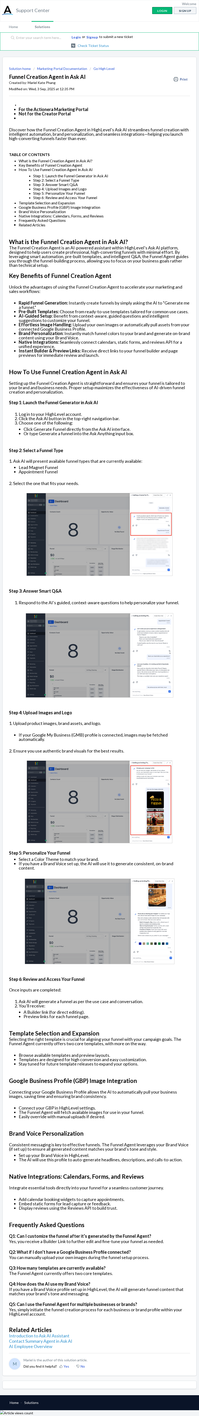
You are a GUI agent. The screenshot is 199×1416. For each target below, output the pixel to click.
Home (13, 27)
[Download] (90, 728)
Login (76, 37)
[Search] (11, 38)
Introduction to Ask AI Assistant (39, 1335)
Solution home (20, 69)
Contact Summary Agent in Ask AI (40, 1341)
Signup (92, 37)
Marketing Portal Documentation (62, 69)
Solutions (42, 27)
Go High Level (104, 69)
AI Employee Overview (30, 1346)
